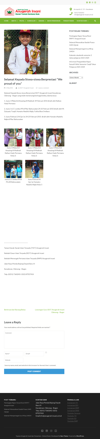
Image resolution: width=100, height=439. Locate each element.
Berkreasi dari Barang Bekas (15, 310)
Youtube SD (71, 418)
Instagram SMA (73, 411)
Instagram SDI (72, 405)
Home (6, 21)
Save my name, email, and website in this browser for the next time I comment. (30, 365)
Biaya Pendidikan (53, 21)
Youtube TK (71, 416)
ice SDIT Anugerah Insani (26, 88)
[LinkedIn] (89, 2)
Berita (14, 21)
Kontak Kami (82, 21)
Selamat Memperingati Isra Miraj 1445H (17, 416)
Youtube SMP (72, 421)
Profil (21, 21)
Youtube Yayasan (73, 413)
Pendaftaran (68, 21)
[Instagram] (92, 2)
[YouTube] (95, 2)
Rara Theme (64, 436)
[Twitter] (87, 2)
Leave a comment (43, 88)
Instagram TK (72, 403)
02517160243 (79, 13)
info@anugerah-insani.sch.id (83, 14)
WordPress (80, 436)
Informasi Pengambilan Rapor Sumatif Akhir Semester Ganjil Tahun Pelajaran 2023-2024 (82, 64)
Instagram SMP (73, 408)
